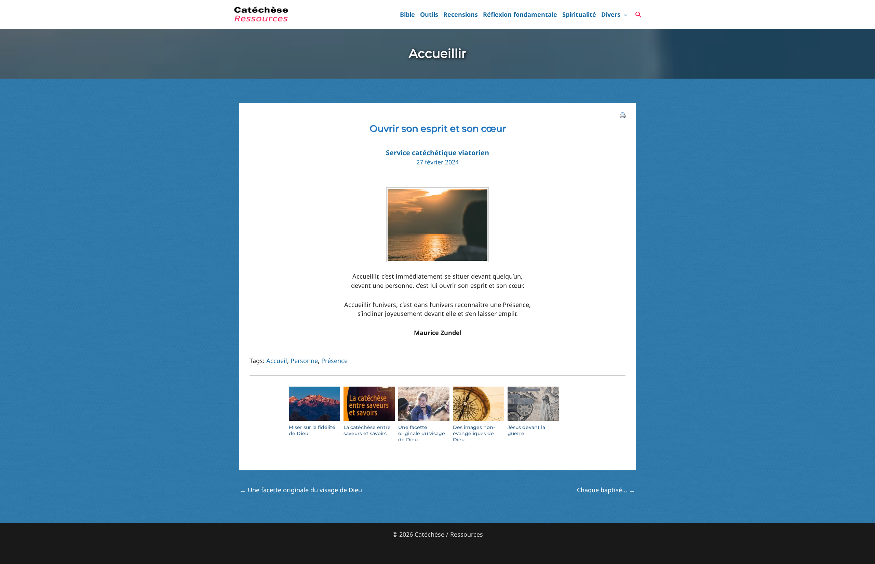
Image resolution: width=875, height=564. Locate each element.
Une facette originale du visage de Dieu (301, 490)
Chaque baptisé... (606, 490)
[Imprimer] (622, 114)
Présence (334, 361)
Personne (304, 361)
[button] (624, 14)
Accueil (276, 361)
